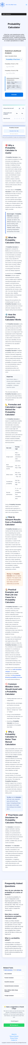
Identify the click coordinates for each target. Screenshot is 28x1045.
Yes (17, 113)
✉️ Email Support (14, 1021)
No (22, 113)
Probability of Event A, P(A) (11, 63)
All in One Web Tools (11, 4)
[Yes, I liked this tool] (19, 108)
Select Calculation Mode (11, 56)
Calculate (14, 94)
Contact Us (14, 1040)
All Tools (19, 970)
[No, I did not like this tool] (23, 108)
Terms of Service (14, 1036)
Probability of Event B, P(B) (11, 70)
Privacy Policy (14, 1038)
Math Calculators (7, 14)
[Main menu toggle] (26, 4)
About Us (14, 1034)
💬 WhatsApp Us (14, 1025)
